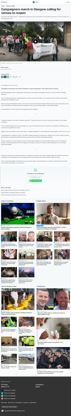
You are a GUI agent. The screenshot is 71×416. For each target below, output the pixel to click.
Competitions (40, 384)
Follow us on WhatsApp (9, 395)
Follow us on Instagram (9, 398)
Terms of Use (11, 402)
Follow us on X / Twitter (9, 390)
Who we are (4, 402)
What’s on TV (5, 386)
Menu (5, 2)
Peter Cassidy (4, 67)
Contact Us (25, 402)
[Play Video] (35, 41)
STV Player (4, 384)
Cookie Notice (32, 402)
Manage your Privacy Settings (9, 406)
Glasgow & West (10, 6)
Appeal (38, 386)
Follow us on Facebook (9, 393)
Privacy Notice (18, 402)
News (2, 6)
